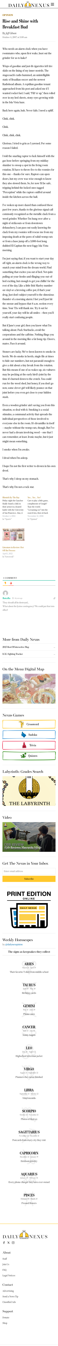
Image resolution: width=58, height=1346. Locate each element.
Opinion (7, 15)
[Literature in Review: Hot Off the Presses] (13, 534)
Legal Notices (8, 1275)
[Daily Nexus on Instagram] (13, 1242)
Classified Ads (9, 1302)
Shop (4, 1323)
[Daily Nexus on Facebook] (3, 1242)
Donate (5, 1317)
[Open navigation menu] (52, 4)
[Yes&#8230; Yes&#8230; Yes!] (40, 508)
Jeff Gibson (11, 33)
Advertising (8, 1291)
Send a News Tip (10, 1296)
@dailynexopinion (14, 944)
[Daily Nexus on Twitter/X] (8, 1242)
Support (7, 1311)
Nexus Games (13, 715)
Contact (7, 1284)
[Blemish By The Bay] (15, 508)
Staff (4, 1258)
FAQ (4, 1270)
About (6, 1252)
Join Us (5, 1264)
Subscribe (29, 878)
